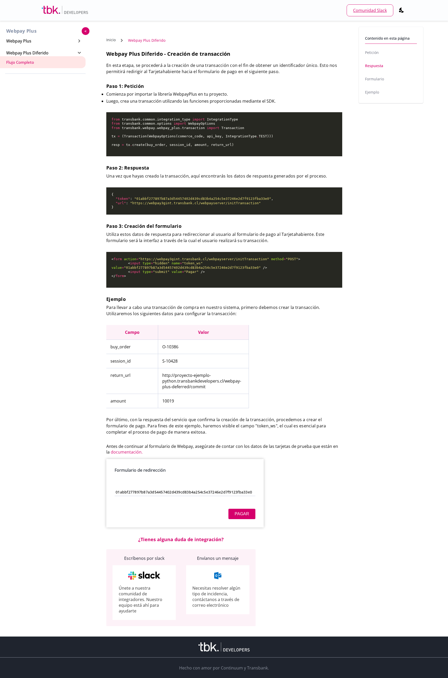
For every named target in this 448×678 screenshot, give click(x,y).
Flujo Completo (20, 62)
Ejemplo (372, 92)
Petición (372, 52)
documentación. (127, 452)
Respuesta (374, 65)
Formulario (374, 78)
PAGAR (242, 514)
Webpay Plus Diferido (146, 40)
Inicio (111, 39)
